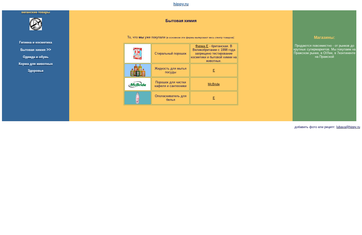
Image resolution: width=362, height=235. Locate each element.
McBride (214, 84)
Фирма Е (201, 46)
